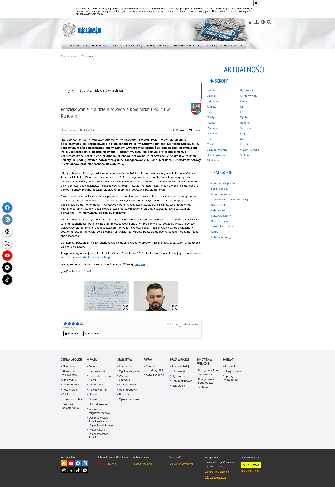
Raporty (124, 394)
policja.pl (140, 264)
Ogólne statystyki (129, 371)
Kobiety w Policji (221, 237)
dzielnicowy (172, 324)
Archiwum (204, 387)
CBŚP (243, 138)
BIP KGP (111, 464)
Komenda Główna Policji (100, 377)
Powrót (180, 130)
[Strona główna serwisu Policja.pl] (250, 22)
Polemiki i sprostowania (70, 406)
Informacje (125, 366)
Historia (93, 394)
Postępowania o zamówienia (208, 372)
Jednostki (94, 366)
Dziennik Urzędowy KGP (154, 368)
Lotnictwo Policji (72, 399)
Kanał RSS (64, 463)
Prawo (148, 359)
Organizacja (96, 384)
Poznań (211, 122)
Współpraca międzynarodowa (99, 410)
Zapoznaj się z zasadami (217, 471)
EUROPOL (246, 144)
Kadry (214, 231)
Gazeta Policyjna (217, 149)
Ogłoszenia (179, 376)
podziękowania (190, 324)
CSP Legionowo (216, 155)
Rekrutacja (178, 385)
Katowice (212, 101)
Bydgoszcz (246, 90)
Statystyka (124, 359)
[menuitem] (76, 44)
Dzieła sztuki (218, 205)
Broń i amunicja (220, 194)
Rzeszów (212, 128)
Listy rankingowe (182, 380)
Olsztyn (211, 117)
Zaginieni (68, 394)
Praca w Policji (179, 359)
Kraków (211, 106)
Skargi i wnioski (233, 371)
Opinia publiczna (129, 399)
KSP (242, 106)
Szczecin (245, 128)
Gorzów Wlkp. (248, 95)
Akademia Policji (250, 149)
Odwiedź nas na (71, 463)
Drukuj (196, 130)
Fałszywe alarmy (221, 215)
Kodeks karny (127, 384)
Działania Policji (71, 359)
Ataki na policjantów (223, 183)
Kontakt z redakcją (142, 464)
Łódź (243, 112)
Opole (243, 117)
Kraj (242, 133)
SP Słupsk (213, 160)
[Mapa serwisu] (256, 22)
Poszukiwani (70, 389)
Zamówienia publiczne (204, 361)
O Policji (92, 359)
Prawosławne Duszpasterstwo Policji (98, 433)
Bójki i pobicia (219, 188)
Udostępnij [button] (74, 333)
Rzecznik (230, 366)
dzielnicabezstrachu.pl (96, 257)
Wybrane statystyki (124, 377)
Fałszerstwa (218, 210)
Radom (244, 122)
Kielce (243, 101)
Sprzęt (93, 399)
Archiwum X (69, 379)
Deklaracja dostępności (181, 464)
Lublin (210, 112)
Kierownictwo (97, 371)
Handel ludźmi (219, 221)
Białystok (212, 90)
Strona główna (70, 56)
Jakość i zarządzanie (224, 226)
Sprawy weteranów (231, 377)
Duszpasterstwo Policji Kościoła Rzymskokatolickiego (101, 421)
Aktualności (89, 56)
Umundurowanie (99, 404)
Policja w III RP (98, 389)
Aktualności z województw (70, 373)
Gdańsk (211, 95)
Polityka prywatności (215, 477)
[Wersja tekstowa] (263, 22)
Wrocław (212, 133)
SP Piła (244, 155)
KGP (209, 138)
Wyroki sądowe (154, 374)
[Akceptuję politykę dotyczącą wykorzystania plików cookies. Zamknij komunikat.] (256, 3)
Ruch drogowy (71, 384)
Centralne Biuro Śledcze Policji (229, 199)
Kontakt (228, 359)
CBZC (210, 144)
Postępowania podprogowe (206, 380)
